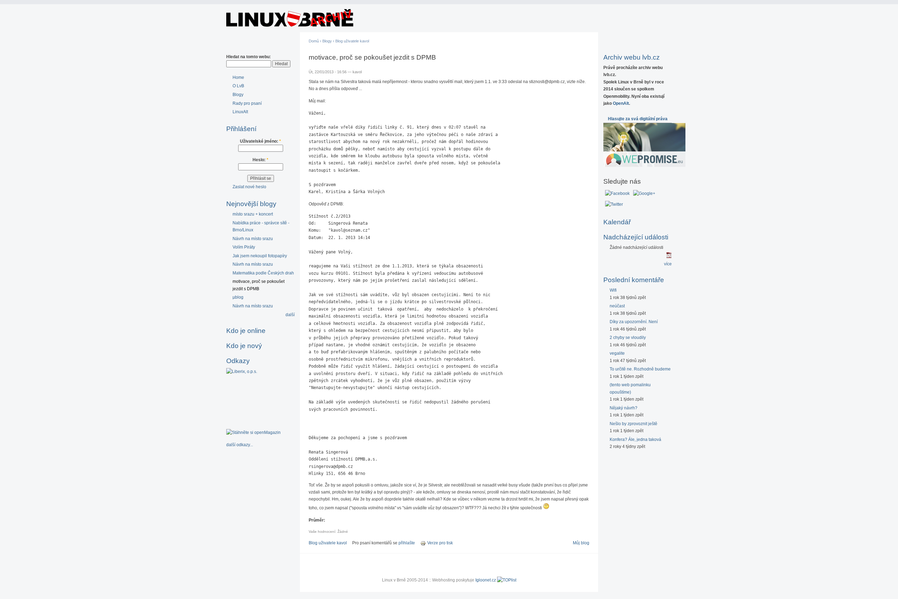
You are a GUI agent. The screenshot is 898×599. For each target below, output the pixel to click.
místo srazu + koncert (253, 214)
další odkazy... (239, 444)
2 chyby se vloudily (628, 337)
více (668, 263)
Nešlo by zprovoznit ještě (633, 423)
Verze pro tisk (440, 542)
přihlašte (406, 542)
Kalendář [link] (617, 222)
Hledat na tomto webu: (248, 56)
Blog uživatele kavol (352, 41)
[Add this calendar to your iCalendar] (669, 256)
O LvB (238, 85)
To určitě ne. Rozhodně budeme (640, 369)
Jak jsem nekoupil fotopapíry (260, 255)
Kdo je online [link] (246, 330)
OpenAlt (621, 103)
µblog (238, 297)
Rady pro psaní (247, 103)
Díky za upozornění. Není (634, 321)
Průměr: (317, 520)
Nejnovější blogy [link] (251, 203)
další (290, 314)
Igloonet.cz (485, 580)
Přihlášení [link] (241, 128)
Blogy (238, 94)
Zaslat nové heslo (249, 186)
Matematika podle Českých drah (263, 273)
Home (238, 77)
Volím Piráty (244, 247)
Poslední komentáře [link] (633, 280)
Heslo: (260, 159)
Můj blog (581, 542)
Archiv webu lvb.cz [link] (631, 57)
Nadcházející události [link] (635, 237)
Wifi (613, 290)
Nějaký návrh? (623, 408)
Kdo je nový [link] (244, 345)
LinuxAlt (240, 111)
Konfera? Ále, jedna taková (635, 439)
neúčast (617, 306)
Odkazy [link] (238, 361)
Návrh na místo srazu (253, 238)
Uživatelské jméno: (260, 141)
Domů (314, 41)
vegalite (617, 353)
